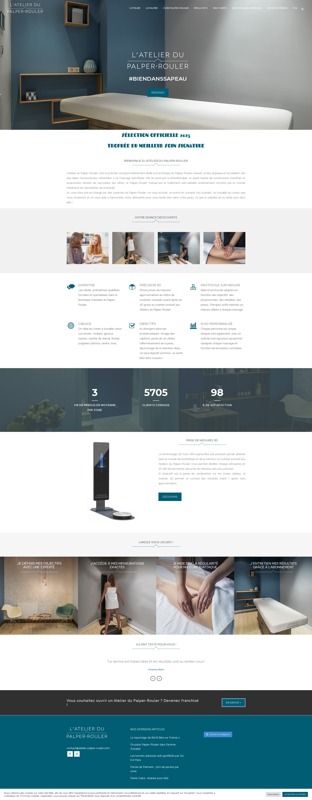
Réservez (157, 92)
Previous (152, 678)
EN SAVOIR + (233, 702)
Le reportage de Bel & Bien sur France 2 (155, 737)
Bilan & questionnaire (88, 247)
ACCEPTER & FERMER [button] (295, 794)
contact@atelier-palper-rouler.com (88, 748)
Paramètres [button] (273, 794)
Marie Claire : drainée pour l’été (149, 778)
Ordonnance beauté (179, 247)
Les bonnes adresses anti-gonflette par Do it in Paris (157, 758)
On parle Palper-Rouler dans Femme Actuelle (153, 746)
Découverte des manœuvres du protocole (224, 247)
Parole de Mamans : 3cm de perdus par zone (154, 769)
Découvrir (169, 496)
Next (159, 678)
